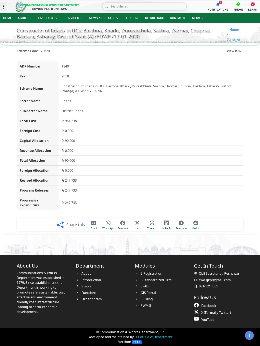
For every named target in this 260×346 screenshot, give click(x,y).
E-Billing (146, 299)
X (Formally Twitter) (215, 312)
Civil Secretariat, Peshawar (219, 273)
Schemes (234, 39)
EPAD (144, 286)
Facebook (208, 305)
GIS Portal (148, 292)
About (86, 273)
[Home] (44, 6)
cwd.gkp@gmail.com (215, 280)
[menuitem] (7, 18)
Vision (86, 286)
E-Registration (151, 273)
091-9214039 (208, 286)
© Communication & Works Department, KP (130, 332)
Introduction (91, 280)
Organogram (91, 299)
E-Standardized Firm (156, 280)
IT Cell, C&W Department (153, 337)
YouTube (207, 319)
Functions (88, 292)
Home (234, 29)
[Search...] (106, 7)
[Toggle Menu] (3, 6)
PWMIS (146, 305)
